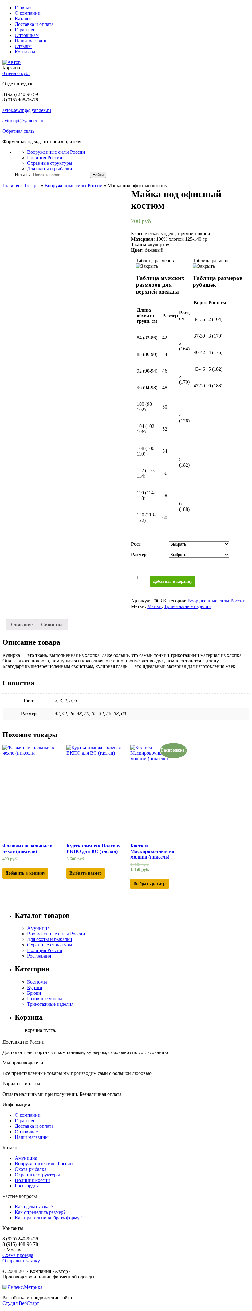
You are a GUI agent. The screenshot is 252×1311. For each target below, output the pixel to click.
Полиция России (44, 157)
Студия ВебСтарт (20, 1303)
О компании (28, 13)
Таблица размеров (212, 260)
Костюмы (37, 982)
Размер (139, 554)
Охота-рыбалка (30, 1169)
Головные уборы (44, 998)
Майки (154, 606)
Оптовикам (27, 35)
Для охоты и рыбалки (49, 168)
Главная (23, 7)
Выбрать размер (85, 873)
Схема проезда (17, 1255)
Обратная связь (18, 131)
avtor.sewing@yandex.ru (26, 110)
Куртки (34, 987)
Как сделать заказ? (34, 1206)
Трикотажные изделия (187, 606)
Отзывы (23, 46)
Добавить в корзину (172, 581)
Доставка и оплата (34, 24)
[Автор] (11, 62)
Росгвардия (39, 955)
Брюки (34, 993)
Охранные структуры (49, 163)
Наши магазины (32, 40)
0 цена (16, 73)
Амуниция (38, 928)
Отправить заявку (21, 1260)
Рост (136, 544)
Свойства (52, 624)
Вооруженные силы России (56, 152)
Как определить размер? (40, 1212)
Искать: (23, 174)
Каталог (23, 18)
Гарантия (24, 29)
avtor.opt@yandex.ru (22, 120)
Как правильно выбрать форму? (48, 1217)
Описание (22, 624)
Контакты (25, 51)
